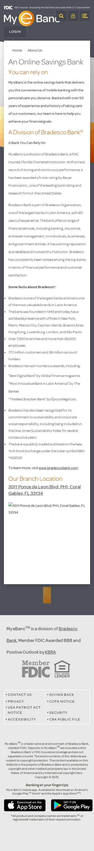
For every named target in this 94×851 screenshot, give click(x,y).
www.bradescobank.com (58, 468)
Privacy (16, 701)
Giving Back (61, 694)
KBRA (50, 652)
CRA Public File (64, 719)
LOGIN (73, 16)
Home (17, 50)
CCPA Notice (62, 701)
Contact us (20, 694)
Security (58, 712)
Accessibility (22, 719)
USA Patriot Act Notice (24, 710)
